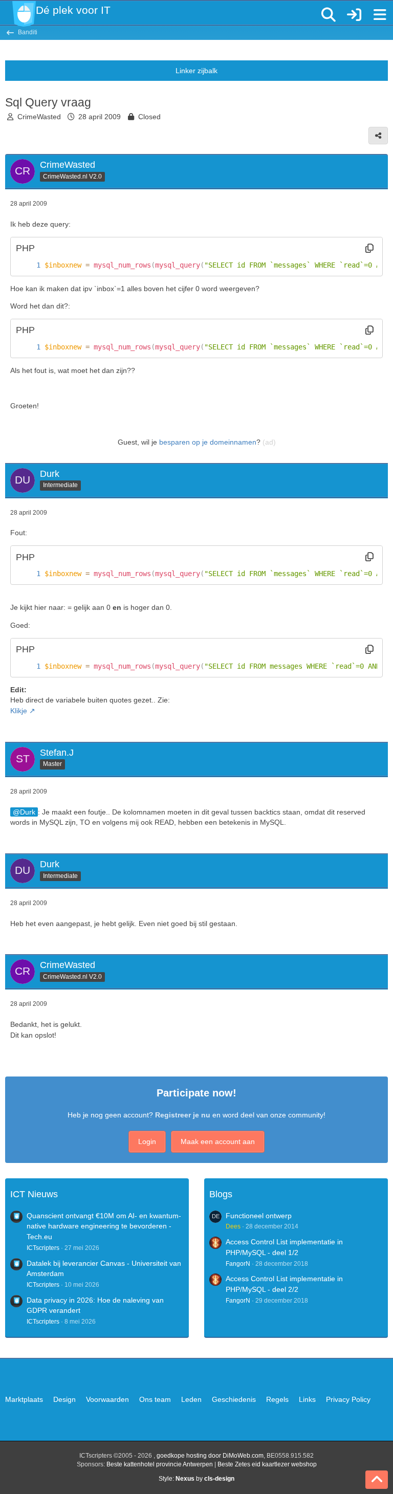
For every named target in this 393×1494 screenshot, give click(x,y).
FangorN (238, 1263)
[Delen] (378, 135)
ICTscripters (43, 1247)
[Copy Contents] (369, 249)
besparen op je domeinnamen (207, 442)
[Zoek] (328, 15)
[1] (28, 265)
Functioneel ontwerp (259, 1216)
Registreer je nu (182, 1115)
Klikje (18, 711)
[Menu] (379, 15)
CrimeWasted (39, 117)
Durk (27, 812)
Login (147, 1141)
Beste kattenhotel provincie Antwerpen (159, 1464)
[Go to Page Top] (376, 1479)
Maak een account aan (218, 1141)
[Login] (354, 15)
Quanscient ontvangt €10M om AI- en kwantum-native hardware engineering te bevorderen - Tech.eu (104, 1226)
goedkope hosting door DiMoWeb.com (210, 1455)
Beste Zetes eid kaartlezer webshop (267, 1464)
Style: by (196, 1478)
